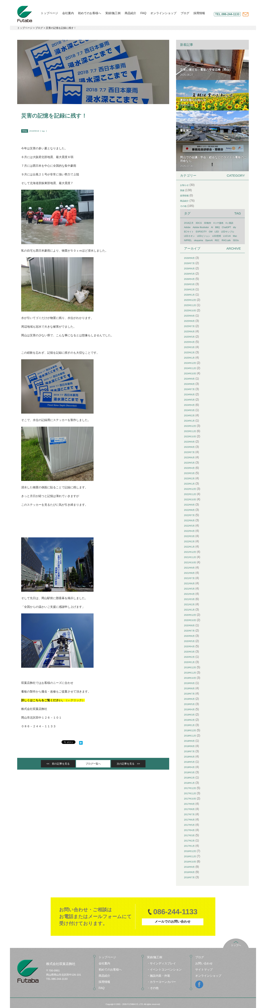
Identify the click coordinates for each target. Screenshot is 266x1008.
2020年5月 (189, 641)
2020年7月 (189, 631)
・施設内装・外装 (158, 975)
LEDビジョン (203, 236)
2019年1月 (189, 725)
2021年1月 (189, 610)
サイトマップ (204, 969)
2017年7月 (189, 814)
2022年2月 (189, 541)
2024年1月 (189, 421)
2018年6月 (189, 757)
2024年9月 (189, 379)
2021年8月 (189, 573)
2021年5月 (189, 589)
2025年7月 (189, 326)
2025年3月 (189, 347)
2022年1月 (189, 547)
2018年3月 (189, 772)
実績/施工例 (113, 13)
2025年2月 (189, 352)
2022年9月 (189, 505)
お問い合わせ (204, 963)
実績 (182, 190)
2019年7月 (189, 694)
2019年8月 (189, 688)
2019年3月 (189, 715)
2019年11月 (190, 673)
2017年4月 (189, 830)
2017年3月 (189, 835)
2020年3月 (189, 652)
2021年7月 (189, 578)
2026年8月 (189, 258)
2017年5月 (189, 825)
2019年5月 (189, 704)
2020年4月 (189, 646)
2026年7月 (189, 263)
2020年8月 (189, 625)
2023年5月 (189, 463)
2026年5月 (189, 274)
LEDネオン (189, 236)
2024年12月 (190, 363)
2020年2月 (189, 657)
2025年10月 (190, 310)
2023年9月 (189, 442)
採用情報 (199, 13)
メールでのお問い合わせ (173, 921)
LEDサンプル (227, 231)
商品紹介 (130, 13)
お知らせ (184, 185)
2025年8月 (189, 321)
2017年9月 (189, 804)
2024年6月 (189, 394)
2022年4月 (189, 531)
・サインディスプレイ (161, 963)
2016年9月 (189, 867)
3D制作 (207, 223)
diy (234, 227)
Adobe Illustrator (201, 227)
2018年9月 (189, 741)
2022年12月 (190, 489)
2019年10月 (190, 678)
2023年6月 (189, 457)
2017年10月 (190, 798)
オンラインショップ (163, 13)
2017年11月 (190, 793)
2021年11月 (190, 557)
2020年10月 (190, 620)
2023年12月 (190, 426)
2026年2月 (189, 289)
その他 (183, 206)
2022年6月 (189, 520)
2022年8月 (189, 510)
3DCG (199, 223)
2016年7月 (189, 877)
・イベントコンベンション (164, 969)
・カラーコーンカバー (161, 981)
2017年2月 (189, 840)
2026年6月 (189, 268)
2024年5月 (189, 400)
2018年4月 (189, 767)
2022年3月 (189, 536)
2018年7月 (189, 751)
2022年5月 (189, 526)
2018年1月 (189, 783)
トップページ (49, 13)
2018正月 (188, 223)
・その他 (153, 988)
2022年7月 (189, 515)
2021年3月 (189, 599)
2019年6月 (189, 699)
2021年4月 (189, 594)
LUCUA (227, 236)
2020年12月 (190, 615)
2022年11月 (190, 494)
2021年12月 (190, 552)
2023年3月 (189, 473)
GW (210, 231)
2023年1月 (189, 484)
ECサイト (189, 231)
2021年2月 (189, 604)
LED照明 (216, 236)
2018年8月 (189, 746)
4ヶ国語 (229, 223)
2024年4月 (189, 405)
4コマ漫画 (218, 223)
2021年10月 (190, 562)
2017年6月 (189, 819)
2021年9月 (189, 568)
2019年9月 (189, 683)
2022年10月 (190, 499)
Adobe (187, 227)
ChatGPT (226, 227)
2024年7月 (189, 389)
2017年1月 (189, 846)
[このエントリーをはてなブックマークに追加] (81, 742)
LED (217, 231)
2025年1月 (189, 358)
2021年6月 (189, 583)
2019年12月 (190, 667)
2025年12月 (190, 300)
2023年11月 (190, 431)
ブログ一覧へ (93, 763)
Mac (235, 236)
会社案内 (68, 13)
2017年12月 (190, 788)
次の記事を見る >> (128, 763)
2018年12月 (190, 730)
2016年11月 (190, 856)
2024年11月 (190, 368)
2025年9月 (189, 316)
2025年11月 (190, 305)
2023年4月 (189, 468)
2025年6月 (189, 331)
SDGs (236, 240)
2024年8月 (189, 384)
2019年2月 (189, 720)
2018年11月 (190, 736)
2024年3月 (189, 410)
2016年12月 (190, 851)
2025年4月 (189, 342)
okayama (198, 240)
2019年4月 (189, 709)
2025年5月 (189, 337)
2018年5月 (189, 762)
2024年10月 (190, 373)
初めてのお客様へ (89, 13)
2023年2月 (189, 478)
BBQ (217, 227)
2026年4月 (189, 279)
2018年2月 (189, 777)
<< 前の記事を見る (58, 763)
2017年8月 (189, 809)
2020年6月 (189, 636)
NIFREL (188, 240)
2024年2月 (189, 415)
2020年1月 (189, 662)
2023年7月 (189, 452)
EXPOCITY (201, 231)
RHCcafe (226, 240)
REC (217, 240)
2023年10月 (190, 436)
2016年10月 (190, 861)
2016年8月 (189, 872)
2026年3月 (189, 284)
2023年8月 (189, 447)
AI (212, 227)
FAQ (143, 13)
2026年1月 (189, 295)
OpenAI (209, 240)
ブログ (185, 13)
